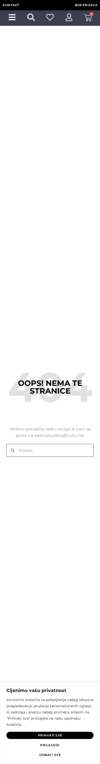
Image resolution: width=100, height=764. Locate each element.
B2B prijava (86, 5)
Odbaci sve (50, 755)
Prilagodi (50, 745)
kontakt (11, 5)
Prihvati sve (50, 735)
